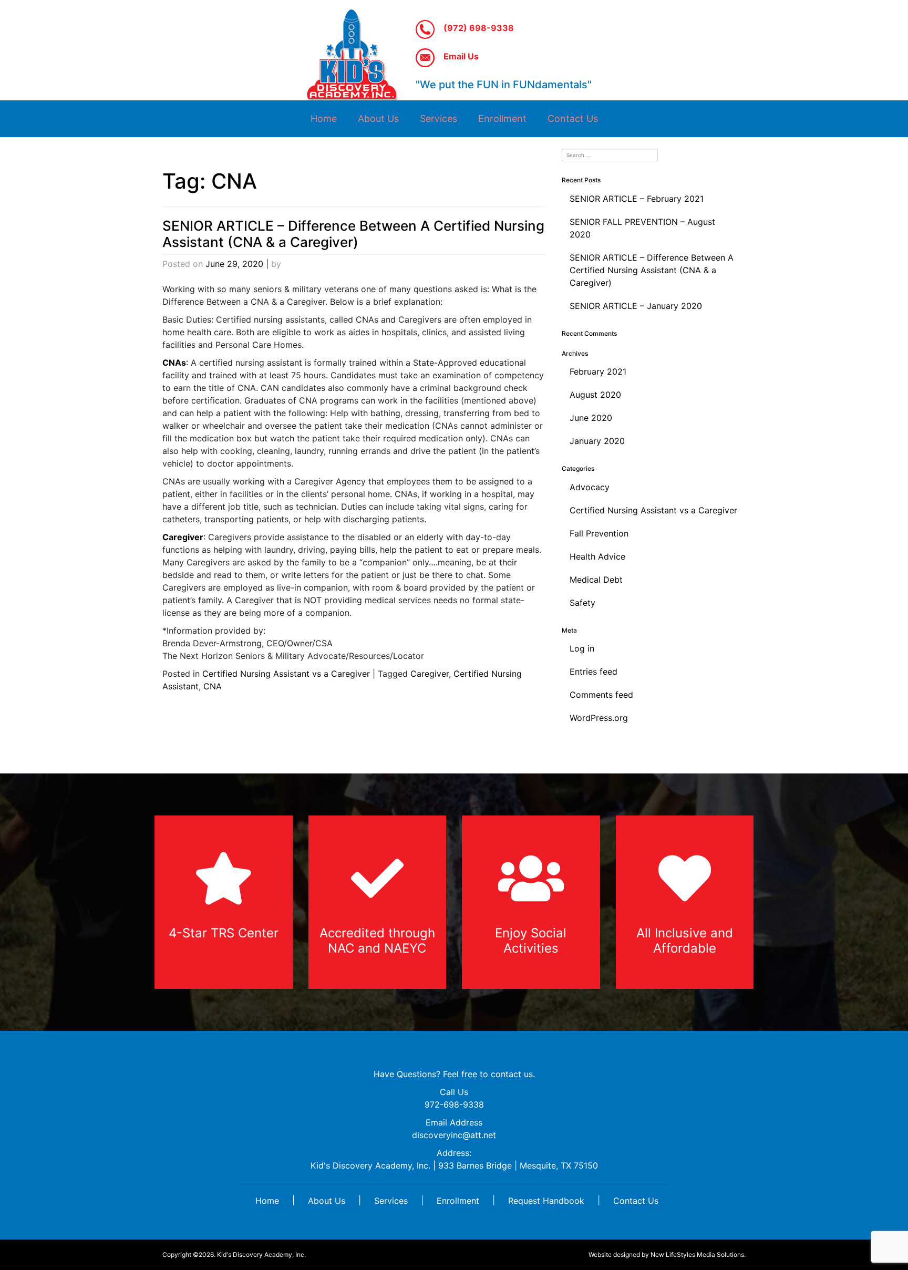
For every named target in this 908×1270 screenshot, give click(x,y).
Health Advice (597, 556)
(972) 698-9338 (477, 28)
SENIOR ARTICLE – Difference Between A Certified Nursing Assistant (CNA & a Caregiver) (353, 234)
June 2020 (591, 417)
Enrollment (502, 118)
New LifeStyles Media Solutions (697, 1254)
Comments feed (601, 694)
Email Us (460, 56)
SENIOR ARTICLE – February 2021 (637, 198)
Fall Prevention (599, 533)
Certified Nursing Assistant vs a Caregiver (286, 673)
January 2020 (597, 441)
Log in (582, 648)
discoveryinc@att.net (454, 1135)
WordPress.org (599, 718)
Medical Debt (596, 579)
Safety (582, 602)
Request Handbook (546, 1200)
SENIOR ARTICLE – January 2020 (636, 306)
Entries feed (593, 671)
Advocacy (590, 487)
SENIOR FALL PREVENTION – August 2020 (642, 228)
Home (324, 118)
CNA (212, 686)
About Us (378, 118)
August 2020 (595, 394)
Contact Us (573, 118)
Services (438, 118)
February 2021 (598, 371)
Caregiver (429, 673)
